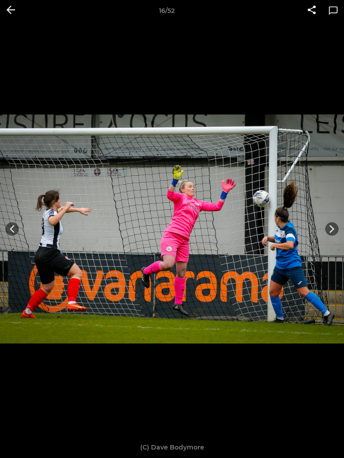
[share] (311, 10)
